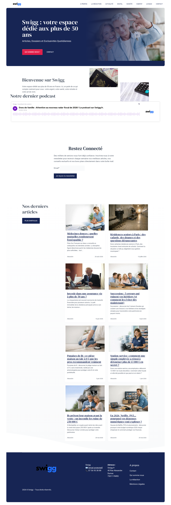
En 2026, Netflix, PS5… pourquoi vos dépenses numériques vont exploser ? (126, 418)
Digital (120, 4)
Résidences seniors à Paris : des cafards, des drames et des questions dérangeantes (128, 237)
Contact (159, 4)
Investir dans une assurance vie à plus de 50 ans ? (84, 295)
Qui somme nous (137, 475)
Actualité (109, 4)
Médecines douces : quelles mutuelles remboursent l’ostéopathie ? (82, 236)
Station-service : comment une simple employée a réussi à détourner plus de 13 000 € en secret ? (127, 360)
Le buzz (149, 4)
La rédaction (96, 4)
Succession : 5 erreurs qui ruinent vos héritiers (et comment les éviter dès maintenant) (124, 298)
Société (129, 4)
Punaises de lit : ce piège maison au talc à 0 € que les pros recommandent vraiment (84, 359)
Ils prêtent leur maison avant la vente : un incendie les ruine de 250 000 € (84, 418)
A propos (83, 4)
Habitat (139, 4)
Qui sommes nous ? (32, 52)
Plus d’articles (31, 221)
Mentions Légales (137, 484)
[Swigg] (17, 4)
